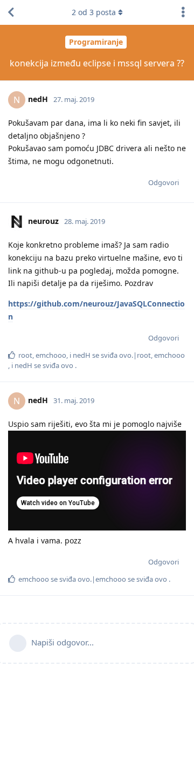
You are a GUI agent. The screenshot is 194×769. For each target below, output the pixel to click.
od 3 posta (94, 12)
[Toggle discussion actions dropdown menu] (183, 12)
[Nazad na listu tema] (11, 12)
